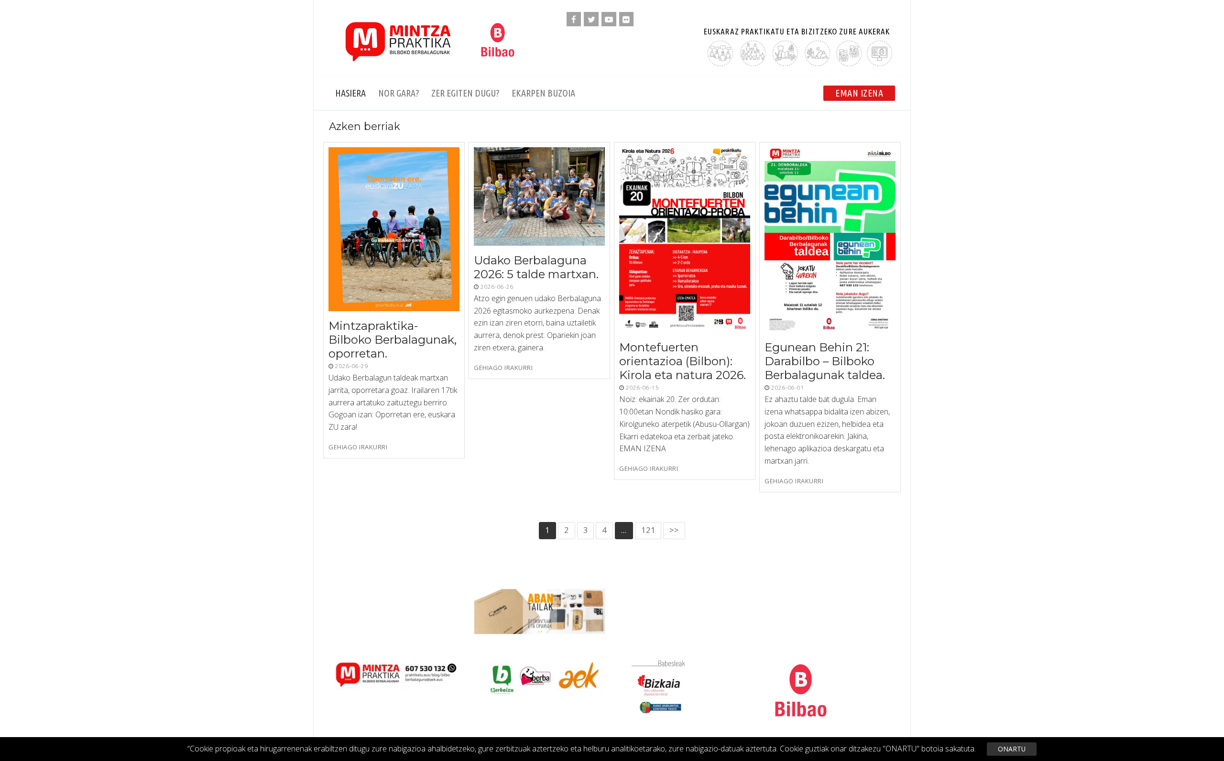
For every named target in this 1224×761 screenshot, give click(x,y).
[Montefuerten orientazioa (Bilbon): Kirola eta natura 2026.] (684, 240)
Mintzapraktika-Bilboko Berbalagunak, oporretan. (392, 339)
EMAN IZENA (859, 92)
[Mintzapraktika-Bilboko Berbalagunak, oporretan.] (393, 229)
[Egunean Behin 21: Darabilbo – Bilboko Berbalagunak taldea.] (830, 240)
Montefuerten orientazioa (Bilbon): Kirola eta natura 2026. (682, 361)
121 (648, 530)
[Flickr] (626, 19)
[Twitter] (591, 19)
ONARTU (1012, 748)
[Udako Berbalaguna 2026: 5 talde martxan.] (539, 196)
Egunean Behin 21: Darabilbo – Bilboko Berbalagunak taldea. (825, 361)
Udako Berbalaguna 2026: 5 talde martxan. (536, 267)
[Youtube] (608, 19)
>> (674, 530)
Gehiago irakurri (357, 447)
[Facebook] (574, 19)
